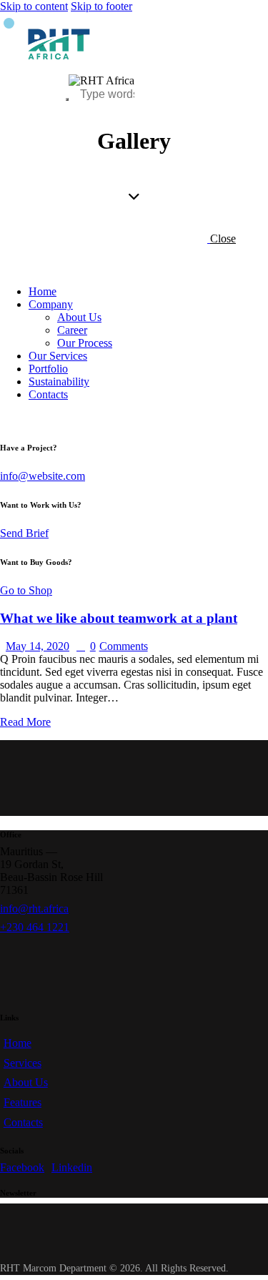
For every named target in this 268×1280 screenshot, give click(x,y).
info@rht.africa (34, 908)
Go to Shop (26, 590)
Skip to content (34, 6)
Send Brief (24, 533)
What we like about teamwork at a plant (118, 618)
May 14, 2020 (37, 646)
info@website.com (42, 476)
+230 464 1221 (34, 927)
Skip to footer (101, 6)
